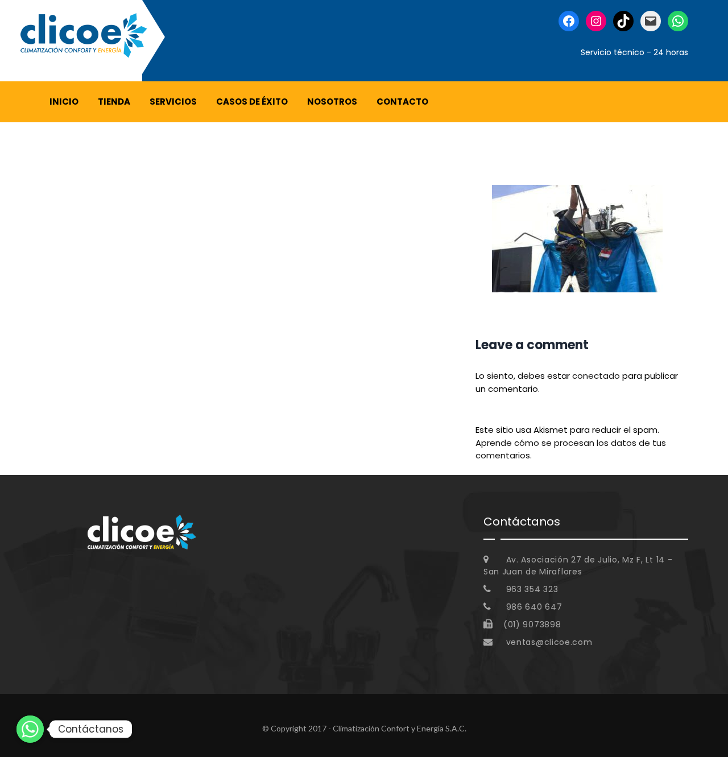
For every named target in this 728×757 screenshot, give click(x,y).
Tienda (114, 101)
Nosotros (332, 101)
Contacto (402, 101)
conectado (596, 376)
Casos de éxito (252, 101)
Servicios (173, 101)
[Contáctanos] (30, 729)
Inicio (63, 101)
